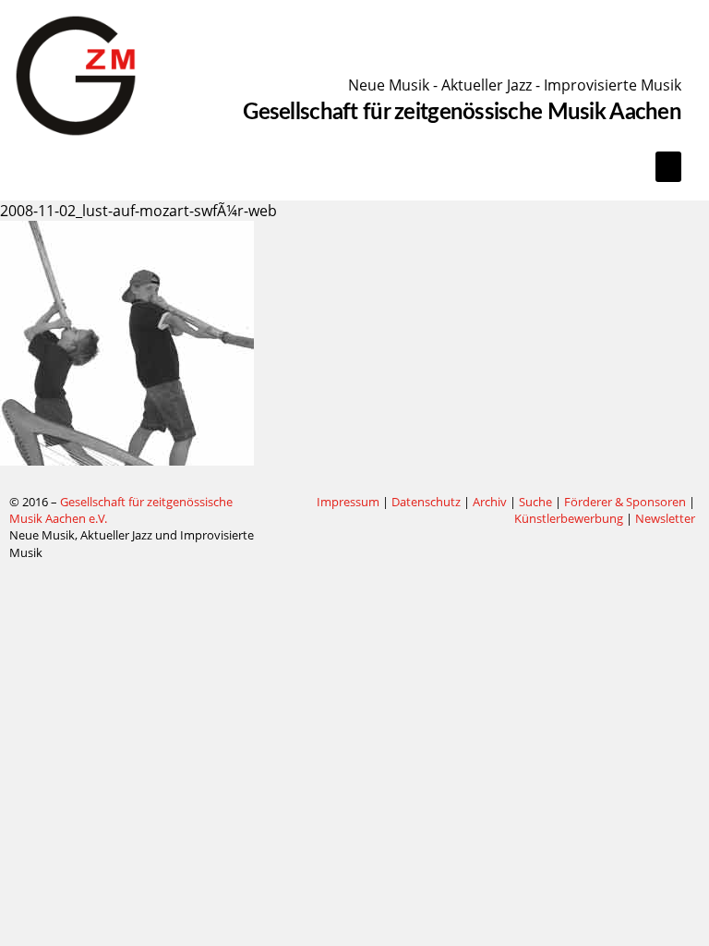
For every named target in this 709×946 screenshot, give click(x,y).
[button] (668, 167)
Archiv (490, 501)
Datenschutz (426, 501)
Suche (535, 501)
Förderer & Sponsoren (625, 501)
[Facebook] (283, 502)
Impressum (348, 501)
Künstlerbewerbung (570, 518)
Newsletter (665, 518)
